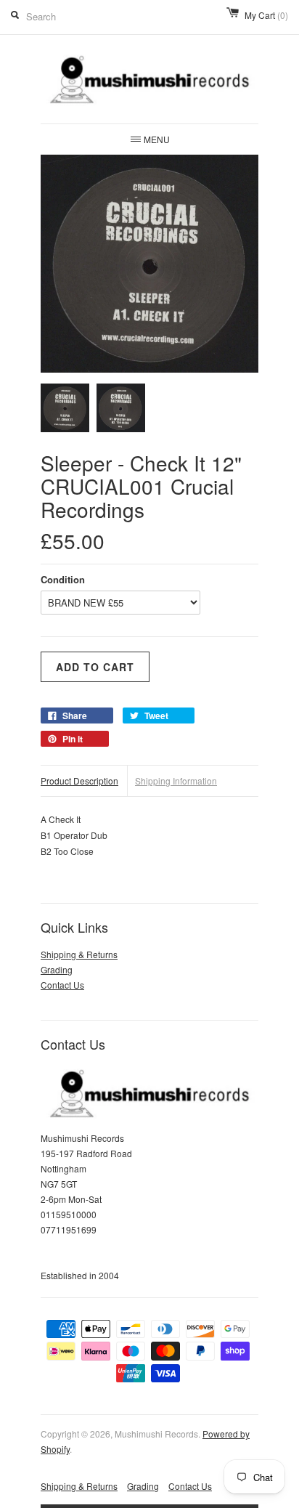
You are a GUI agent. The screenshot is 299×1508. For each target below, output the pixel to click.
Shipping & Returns (79, 954)
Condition (63, 579)
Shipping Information (176, 780)
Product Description (79, 780)
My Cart (266, 15)
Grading (57, 969)
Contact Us (62, 984)
